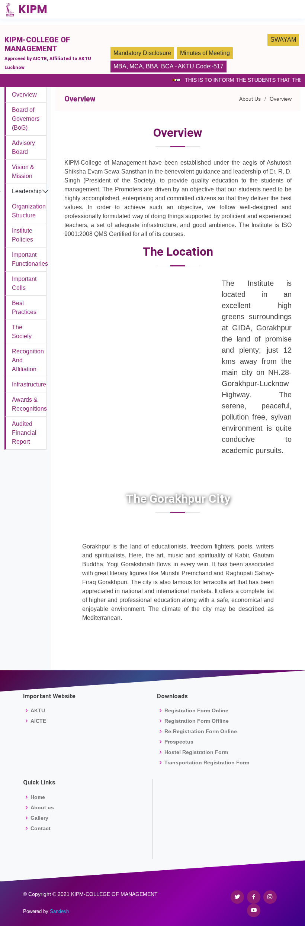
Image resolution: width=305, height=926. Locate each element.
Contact (40, 828)
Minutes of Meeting (205, 53)
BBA (152, 66)
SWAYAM (283, 39)
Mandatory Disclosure (142, 53)
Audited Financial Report (24, 433)
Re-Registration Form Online (200, 731)
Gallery (39, 817)
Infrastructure (29, 384)
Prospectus (178, 741)
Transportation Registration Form (206, 762)
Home (37, 797)
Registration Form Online (196, 710)
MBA (119, 66)
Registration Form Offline (196, 720)
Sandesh (59, 911)
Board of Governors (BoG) (25, 119)
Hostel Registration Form (196, 752)
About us (42, 807)
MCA (136, 66)
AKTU (37, 710)
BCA (167, 66)
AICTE (38, 720)
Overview (24, 94)
